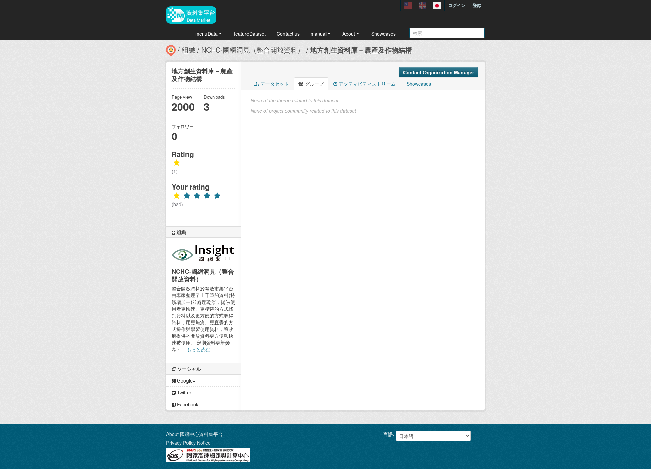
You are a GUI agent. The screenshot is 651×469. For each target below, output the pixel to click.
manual (319, 33)
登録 (477, 5)
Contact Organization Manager (438, 72)
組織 (188, 50)
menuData (206, 33)
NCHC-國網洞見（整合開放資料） (252, 50)
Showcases (383, 33)
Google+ (185, 380)
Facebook (187, 404)
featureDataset (250, 33)
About (348, 33)
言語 (388, 434)
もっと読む (198, 349)
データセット (274, 83)
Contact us (288, 33)
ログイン (457, 5)
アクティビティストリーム (366, 83)
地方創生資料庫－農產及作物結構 (361, 50)
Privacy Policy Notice (188, 442)
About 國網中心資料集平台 (194, 434)
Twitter (183, 392)
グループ (313, 83)
